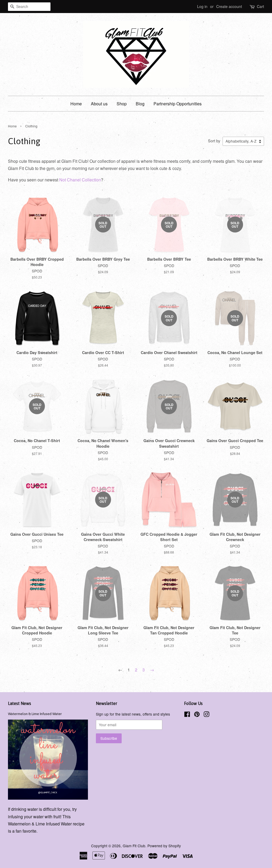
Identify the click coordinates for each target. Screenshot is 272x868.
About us (99, 104)
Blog (140, 104)
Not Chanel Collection (80, 180)
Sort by (214, 140)
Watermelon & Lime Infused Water (35, 714)
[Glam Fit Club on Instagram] (206, 715)
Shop (122, 104)
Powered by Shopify (164, 845)
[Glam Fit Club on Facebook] (187, 715)
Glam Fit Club (134, 845)
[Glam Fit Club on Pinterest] (197, 715)
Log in (202, 6)
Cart (260, 6)
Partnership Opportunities (178, 104)
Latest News (19, 703)
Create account (229, 6)
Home (76, 104)
